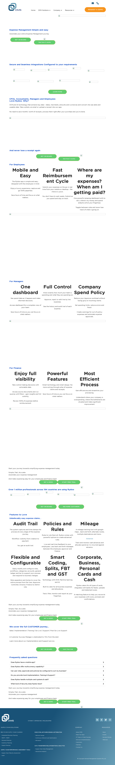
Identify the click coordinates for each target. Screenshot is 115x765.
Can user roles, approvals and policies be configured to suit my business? (38, 671)
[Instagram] (110, 719)
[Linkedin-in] (97, 719)
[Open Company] (61, 10)
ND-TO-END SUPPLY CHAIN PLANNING (11, 732)
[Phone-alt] (98, 3)
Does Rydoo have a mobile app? (23, 662)
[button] (57, 662)
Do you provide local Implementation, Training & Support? (33, 675)
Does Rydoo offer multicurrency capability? (27, 666)
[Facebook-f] (101, 719)
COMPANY (78, 727)
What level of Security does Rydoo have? (26, 684)
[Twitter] (105, 719)
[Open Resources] (73, 10)
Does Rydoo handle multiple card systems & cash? (30, 679)
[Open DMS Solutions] (50, 10)
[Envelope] (93, 3)
